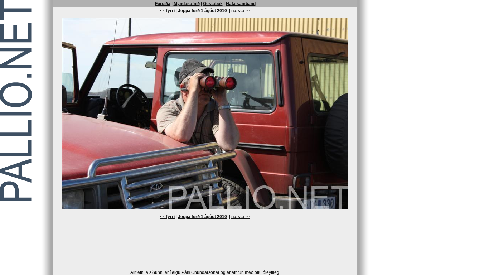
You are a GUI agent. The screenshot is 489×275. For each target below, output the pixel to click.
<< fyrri (167, 10)
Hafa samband (241, 3)
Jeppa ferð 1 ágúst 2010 (202, 10)
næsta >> (240, 10)
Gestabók (213, 3)
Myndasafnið (187, 3)
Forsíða (162, 3)
